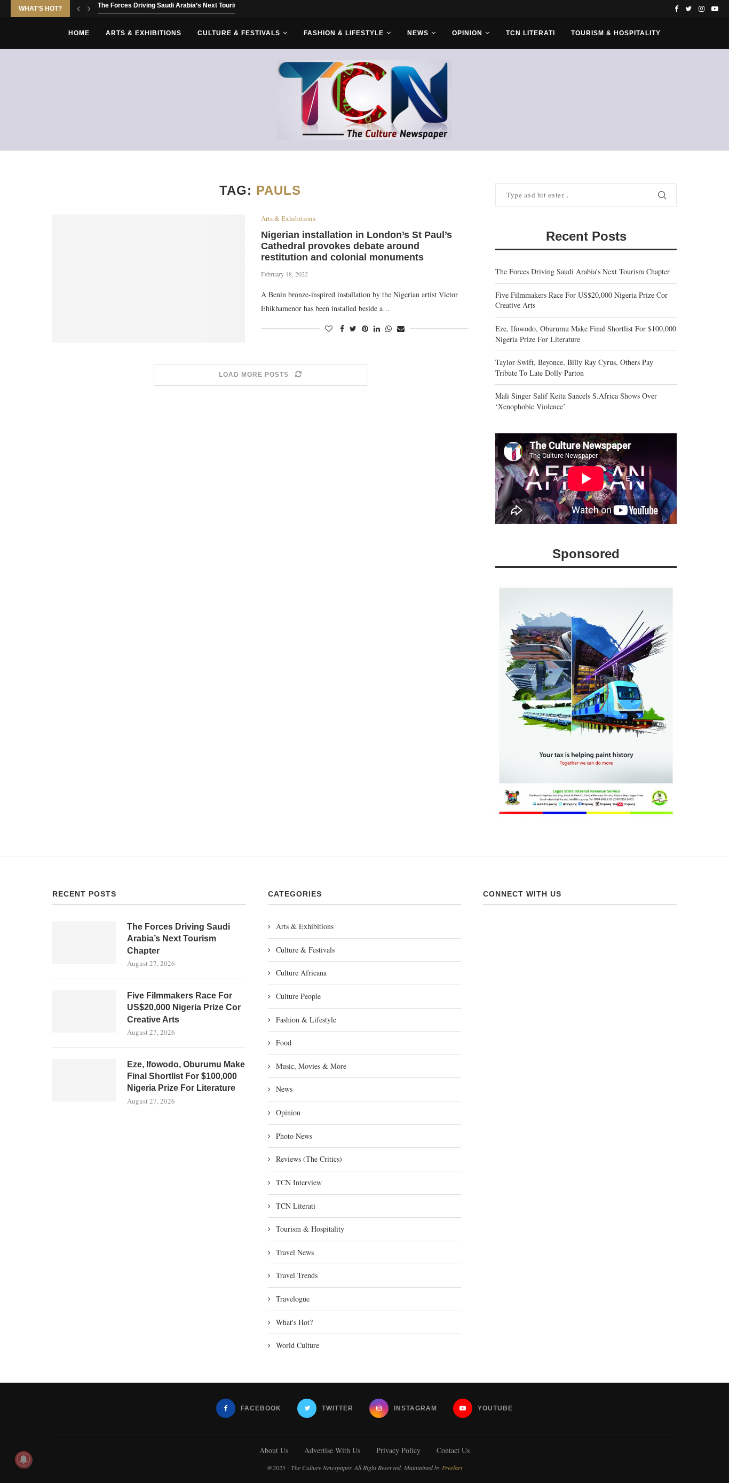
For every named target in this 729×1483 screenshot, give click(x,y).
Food (283, 1042)
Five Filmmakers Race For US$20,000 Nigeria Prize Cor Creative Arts (184, 1007)
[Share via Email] (401, 328)
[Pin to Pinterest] (365, 328)
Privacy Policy (398, 1450)
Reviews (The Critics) (309, 1159)
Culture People (298, 996)
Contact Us (453, 1450)
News (418, 33)
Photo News (294, 1136)
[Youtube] (714, 8)
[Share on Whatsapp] (388, 328)
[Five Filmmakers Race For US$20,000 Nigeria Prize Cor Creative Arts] (84, 1011)
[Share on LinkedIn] (377, 328)
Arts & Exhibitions (143, 33)
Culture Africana (301, 972)
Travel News (295, 1252)
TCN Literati (530, 33)
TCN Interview (299, 1182)
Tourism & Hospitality (616, 33)
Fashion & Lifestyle (344, 33)
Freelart (452, 1467)
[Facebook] (676, 8)
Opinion (467, 33)
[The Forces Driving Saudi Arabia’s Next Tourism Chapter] (84, 942)
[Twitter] (688, 8)
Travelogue (293, 1299)
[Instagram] (701, 8)
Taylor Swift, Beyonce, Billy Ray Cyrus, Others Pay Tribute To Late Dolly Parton (574, 367)
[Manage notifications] (23, 1459)
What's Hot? (294, 1322)
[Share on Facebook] (342, 328)
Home (79, 33)
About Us (273, 1450)
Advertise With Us (332, 1450)
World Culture (297, 1345)
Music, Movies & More (311, 1066)
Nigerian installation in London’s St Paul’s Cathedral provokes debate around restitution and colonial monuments (356, 246)
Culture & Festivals (238, 33)
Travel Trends (297, 1275)
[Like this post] (328, 328)
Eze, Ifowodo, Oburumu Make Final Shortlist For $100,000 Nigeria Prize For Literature (186, 1076)
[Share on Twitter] (353, 328)
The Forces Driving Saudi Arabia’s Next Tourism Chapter (582, 271)
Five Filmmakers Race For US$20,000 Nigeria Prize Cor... (184, 9)
